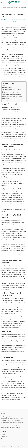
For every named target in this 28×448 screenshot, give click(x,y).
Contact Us (4, 436)
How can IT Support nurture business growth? (11, 90)
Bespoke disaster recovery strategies (11, 94)
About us (3, 438)
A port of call (5, 98)
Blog (6, 7)
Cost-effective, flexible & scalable (11, 93)
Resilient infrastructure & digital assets (12, 96)
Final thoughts (5, 100)
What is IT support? (7, 87)
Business (10, 7)
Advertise (3, 434)
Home (2, 7)
